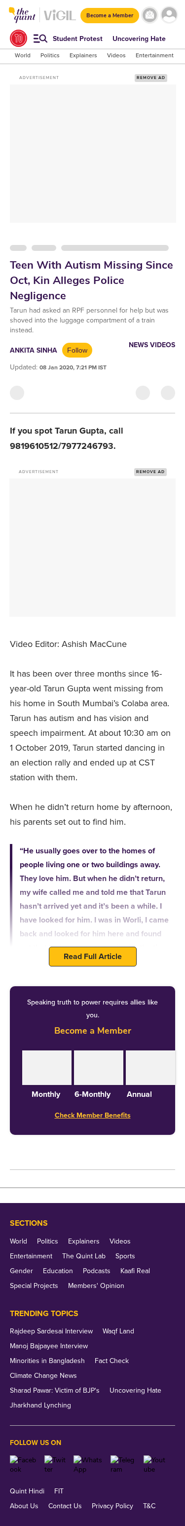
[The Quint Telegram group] (123, 1464)
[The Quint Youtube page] (156, 1464)
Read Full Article (93, 957)
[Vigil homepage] (60, 20)
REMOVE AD (151, 77)
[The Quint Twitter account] (55, 1464)
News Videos (152, 345)
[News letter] (149, 15)
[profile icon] (169, 15)
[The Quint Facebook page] (23, 1464)
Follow (77, 350)
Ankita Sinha (33, 350)
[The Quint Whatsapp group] (89, 1464)
